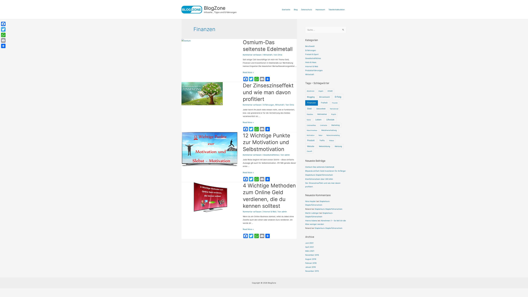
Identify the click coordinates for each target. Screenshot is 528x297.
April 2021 (309, 247)
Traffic (322, 140)
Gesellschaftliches (271, 155)
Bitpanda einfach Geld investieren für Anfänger (325, 171)
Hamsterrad (334, 109)
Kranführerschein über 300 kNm (319, 179)
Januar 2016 (310, 267)
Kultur (309, 120)
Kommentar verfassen (252, 55)
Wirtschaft (267, 55)
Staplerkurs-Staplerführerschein (319, 175)
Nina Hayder (310, 201)
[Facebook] (3, 24)
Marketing (335, 125)
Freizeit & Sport (312, 54)
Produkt (311, 140)
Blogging (311, 97)
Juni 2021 (309, 243)
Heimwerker (322, 114)
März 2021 (309, 251)
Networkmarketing (333, 135)
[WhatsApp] (3, 35)
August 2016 (310, 259)
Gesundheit (321, 109)
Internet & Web (269, 212)
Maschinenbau (312, 130)
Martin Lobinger (312, 213)
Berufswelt (310, 46)
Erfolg (338, 96)
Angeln (320, 91)
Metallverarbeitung (329, 130)
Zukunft (309, 151)
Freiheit (324, 103)
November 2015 (312, 271)
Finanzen (311, 102)
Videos (331, 140)
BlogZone (214, 8)
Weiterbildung (324, 146)
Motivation (310, 135)
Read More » (248, 72)
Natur (320, 135)
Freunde (335, 103)
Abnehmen (310, 91)
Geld (309, 108)
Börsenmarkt (324, 97)
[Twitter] (3, 29)
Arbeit (330, 91)
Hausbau (310, 114)
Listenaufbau (311, 125)
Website (310, 146)
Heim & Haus (310, 62)
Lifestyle (330, 119)
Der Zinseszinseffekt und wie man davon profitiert (268, 92)
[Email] (3, 40)
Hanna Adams (311, 220)
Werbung (338, 146)
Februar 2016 (311, 263)
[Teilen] (3, 46)
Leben (318, 119)
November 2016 (312, 255)
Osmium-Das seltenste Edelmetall (319, 167)
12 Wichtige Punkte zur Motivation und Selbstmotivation (266, 142)
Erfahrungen (268, 105)
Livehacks (323, 125)
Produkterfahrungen (314, 70)
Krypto (333, 114)
